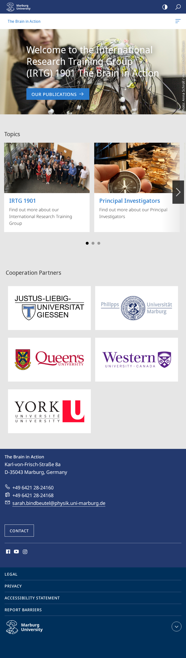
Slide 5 (98, 243)
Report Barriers (23, 609)
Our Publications (54, 94)
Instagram (25, 551)
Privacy (13, 586)
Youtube (16, 551)
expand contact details (176, 626)
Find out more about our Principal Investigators (133, 207)
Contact (19, 530)
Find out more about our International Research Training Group (40, 211)
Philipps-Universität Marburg (34, 635)
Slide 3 (93, 243)
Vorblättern (178, 192)
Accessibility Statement (32, 598)
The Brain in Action (179, 21)
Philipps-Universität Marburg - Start (20, 7)
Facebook (8, 551)
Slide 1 (87, 243)
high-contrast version (164, 7)
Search (178, 7)
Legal (11, 574)
